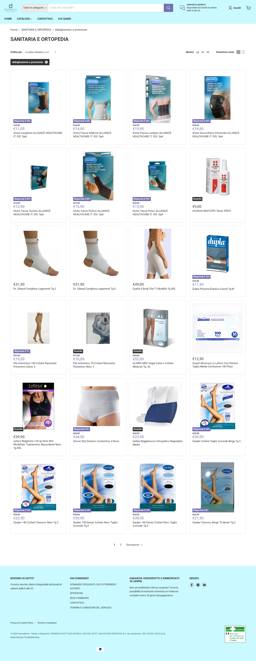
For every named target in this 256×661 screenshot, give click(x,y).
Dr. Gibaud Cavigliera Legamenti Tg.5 (94, 288)
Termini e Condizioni (47, 622)
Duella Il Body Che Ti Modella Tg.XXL (154, 288)
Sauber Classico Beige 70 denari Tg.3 (213, 522)
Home (14, 29)
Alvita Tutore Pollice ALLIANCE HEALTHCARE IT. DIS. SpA (91, 212)
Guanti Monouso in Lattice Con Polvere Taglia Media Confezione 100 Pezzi (215, 365)
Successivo (133, 544)
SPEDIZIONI (76, 593)
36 (202, 52)
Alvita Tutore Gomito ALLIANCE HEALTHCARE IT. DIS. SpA (32, 212)
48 (208, 52)
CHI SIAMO (64, 18)
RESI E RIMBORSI (79, 598)
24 (197, 52)
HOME (8, 18)
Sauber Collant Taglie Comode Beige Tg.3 (216, 441)
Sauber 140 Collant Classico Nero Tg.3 (35, 522)
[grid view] (238, 52)
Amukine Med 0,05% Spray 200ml (211, 210)
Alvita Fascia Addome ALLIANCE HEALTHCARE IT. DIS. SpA (92, 134)
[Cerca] (168, 8)
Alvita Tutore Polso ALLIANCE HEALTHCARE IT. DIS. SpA (150, 212)
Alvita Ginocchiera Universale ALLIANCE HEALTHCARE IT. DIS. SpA (215, 134)
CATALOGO (24, 18)
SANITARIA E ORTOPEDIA (36, 29)
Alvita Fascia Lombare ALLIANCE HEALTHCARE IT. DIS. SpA (152, 134)
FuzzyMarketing (31, 637)
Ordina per (16, 52)
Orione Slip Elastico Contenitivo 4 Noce (96, 441)
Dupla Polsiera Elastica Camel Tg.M (213, 288)
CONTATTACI (45, 18)
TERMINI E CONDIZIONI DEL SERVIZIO (90, 607)
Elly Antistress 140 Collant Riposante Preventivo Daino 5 (35, 365)
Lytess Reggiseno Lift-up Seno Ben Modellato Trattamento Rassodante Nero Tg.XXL (37, 444)
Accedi (237, 7)
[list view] (243, 52)
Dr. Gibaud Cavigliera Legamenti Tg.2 (34, 288)
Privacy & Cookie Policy (21, 622)
